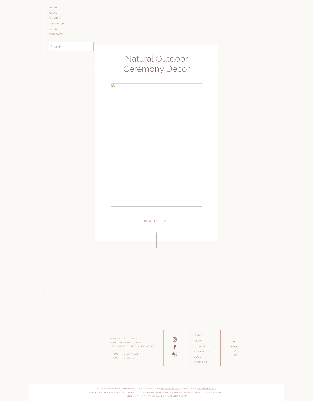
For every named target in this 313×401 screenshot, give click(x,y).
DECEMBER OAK (206, 388)
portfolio (57, 23)
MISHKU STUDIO (171, 388)
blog (53, 28)
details (54, 18)
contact (56, 34)
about (54, 12)
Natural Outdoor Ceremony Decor (156, 64)
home (53, 7)
